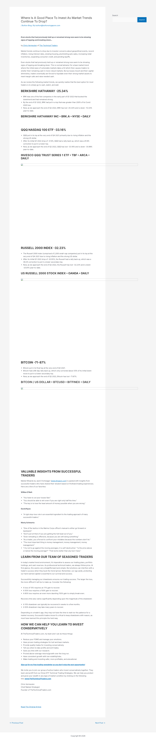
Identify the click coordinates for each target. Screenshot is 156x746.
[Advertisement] (129, 75)
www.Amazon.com (58, 481)
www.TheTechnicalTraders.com (38, 679)
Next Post (100, 723)
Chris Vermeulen (30, 45)
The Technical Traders (48, 45)
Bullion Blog (27, 25)
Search (115, 15)
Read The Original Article (31, 707)
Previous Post (16, 723)
